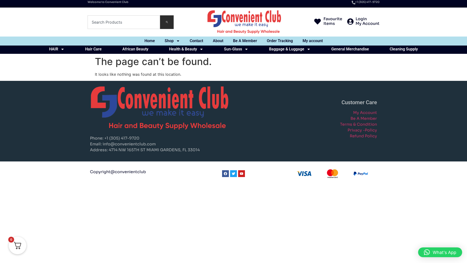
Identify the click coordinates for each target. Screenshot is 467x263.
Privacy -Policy (362, 130)
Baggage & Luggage (286, 49)
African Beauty (135, 49)
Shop (169, 40)
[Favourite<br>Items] (317, 22)
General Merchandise (350, 49)
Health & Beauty (183, 49)
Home (149, 40)
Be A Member (245, 40)
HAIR (53, 49)
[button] (440, 252)
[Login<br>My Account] (350, 22)
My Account (365, 112)
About (218, 40)
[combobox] (124, 22)
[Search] (167, 22)
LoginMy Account (367, 21)
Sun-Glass (233, 49)
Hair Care (93, 49)
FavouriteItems (332, 21)
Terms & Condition (358, 124)
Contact (196, 40)
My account (313, 40)
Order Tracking (280, 40)
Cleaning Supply (404, 49)
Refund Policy (363, 136)
